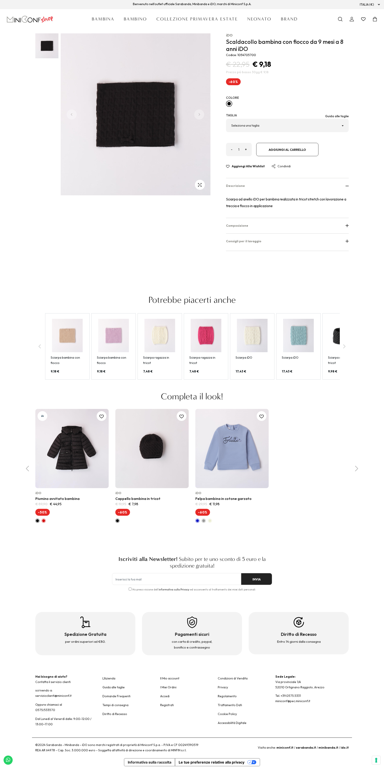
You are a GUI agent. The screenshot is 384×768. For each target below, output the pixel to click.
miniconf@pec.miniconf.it (292, 701)
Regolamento (227, 696)
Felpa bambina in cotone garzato (223, 498)
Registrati (167, 705)
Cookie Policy (227, 714)
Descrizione (235, 186)
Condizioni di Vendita (233, 678)
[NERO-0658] (229, 104)
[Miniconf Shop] (30, 19)
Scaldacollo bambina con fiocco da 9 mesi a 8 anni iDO (284, 45)
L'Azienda (108, 678)
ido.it (345, 748)
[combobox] (287, 125)
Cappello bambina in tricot (137, 498)
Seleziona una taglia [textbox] (245, 125)
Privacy (223, 687)
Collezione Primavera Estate (197, 19)
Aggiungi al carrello (287, 150)
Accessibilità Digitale (232, 723)
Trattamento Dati (230, 705)
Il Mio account (169, 678)
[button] (43, 451)
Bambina (103, 19)
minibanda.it (328, 748)
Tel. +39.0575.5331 (288, 696)
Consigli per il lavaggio (243, 241)
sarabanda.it (306, 748)
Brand (289, 19)
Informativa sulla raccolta (149, 762)
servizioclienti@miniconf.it (53, 696)
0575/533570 (45, 710)
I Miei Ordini (168, 687)
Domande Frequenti (116, 696)
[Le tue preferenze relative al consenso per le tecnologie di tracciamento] (376, 760)
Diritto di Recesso (114, 714)
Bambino (135, 19)
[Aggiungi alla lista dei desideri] (101, 416)
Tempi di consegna (115, 705)
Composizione (237, 226)
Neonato (259, 19)
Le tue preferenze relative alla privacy (211, 762)
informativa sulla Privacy (174, 589)
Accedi (165, 696)
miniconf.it (284, 748)
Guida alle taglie (337, 116)
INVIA (256, 579)
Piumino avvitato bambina (57, 498)
